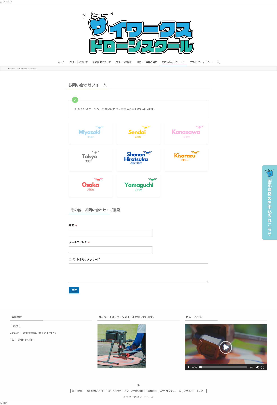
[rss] (138, 385)
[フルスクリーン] (262, 367)
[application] (226, 347)
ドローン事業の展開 (134, 391)
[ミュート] (257, 367)
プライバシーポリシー (194, 391)
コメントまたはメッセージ (84, 259)
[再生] (188, 367)
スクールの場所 (114, 391)
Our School (77, 391)
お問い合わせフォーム (170, 391)
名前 (73, 225)
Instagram (152, 391)
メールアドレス (79, 242)
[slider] (223, 367)
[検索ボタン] (218, 62)
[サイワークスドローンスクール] (138, 32)
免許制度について (95, 391)
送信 (74, 290)
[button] (225, 347)
